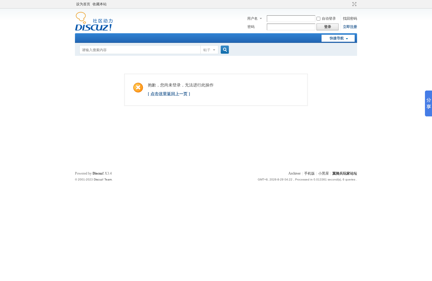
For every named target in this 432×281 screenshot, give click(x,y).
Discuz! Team (103, 179)
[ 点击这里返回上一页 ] (169, 94)
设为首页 (83, 4)
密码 (250, 27)
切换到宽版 (353, 4)
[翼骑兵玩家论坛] (94, 30)
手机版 (309, 173)
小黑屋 (323, 173)
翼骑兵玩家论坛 (344, 173)
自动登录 (329, 18)
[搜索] (224, 49)
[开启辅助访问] (348, 4)
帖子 (206, 50)
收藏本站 (100, 4)
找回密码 (350, 18)
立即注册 (350, 27)
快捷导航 (337, 38)
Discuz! (98, 173)
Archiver (294, 173)
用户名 (252, 18)
